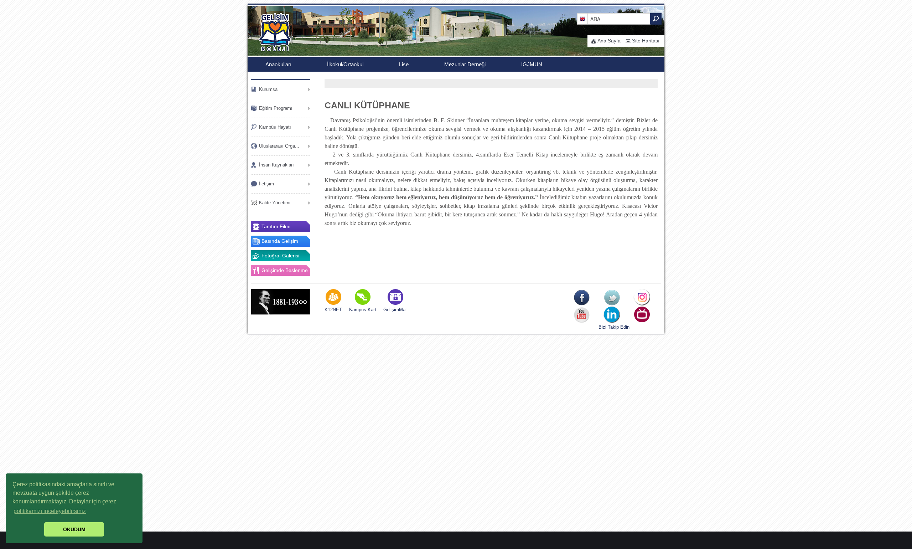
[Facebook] (581, 297)
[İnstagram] (642, 297)
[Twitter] (612, 297)
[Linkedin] (612, 315)
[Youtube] (581, 315)
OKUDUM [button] (74, 529)
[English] (582, 19)
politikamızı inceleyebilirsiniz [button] (50, 511)
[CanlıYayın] (642, 315)
